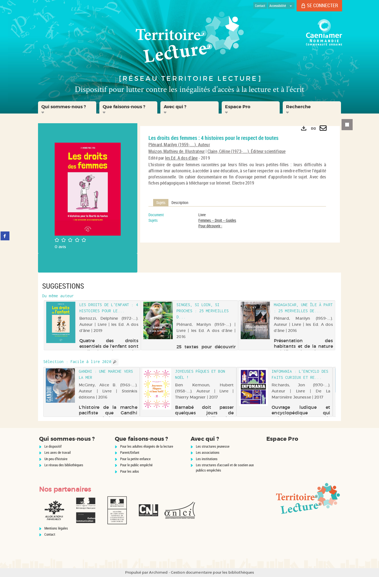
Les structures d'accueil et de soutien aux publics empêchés (225, 467)
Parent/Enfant (129, 452)
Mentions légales (56, 528)
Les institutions (207, 458)
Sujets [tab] (160, 202)
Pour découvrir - (210, 225)
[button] (67, 107)
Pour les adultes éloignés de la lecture (146, 446)
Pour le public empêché (136, 464)
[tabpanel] (237, 220)
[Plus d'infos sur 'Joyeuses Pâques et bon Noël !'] (157, 389)
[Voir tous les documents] (114, 362)
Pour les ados (129, 471)
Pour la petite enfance (135, 458)
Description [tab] (179, 202)
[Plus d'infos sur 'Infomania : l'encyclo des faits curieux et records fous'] (253, 387)
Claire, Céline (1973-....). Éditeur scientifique (247, 151)
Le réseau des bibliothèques (63, 464)
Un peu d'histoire (55, 458)
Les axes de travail (57, 452)
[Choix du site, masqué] (290, 5)
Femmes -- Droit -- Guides (217, 220)
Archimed (158, 572)
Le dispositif (53, 446)
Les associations (207, 452)
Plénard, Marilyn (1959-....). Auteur (179, 145)
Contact (49, 534)
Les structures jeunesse (212, 446)
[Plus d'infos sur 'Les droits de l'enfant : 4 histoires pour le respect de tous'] (60, 322)
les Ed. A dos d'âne (181, 158)
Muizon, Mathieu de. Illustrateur (176, 151)
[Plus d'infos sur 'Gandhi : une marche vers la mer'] (60, 385)
